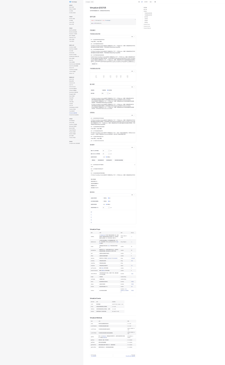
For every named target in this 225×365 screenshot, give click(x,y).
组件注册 (145, 9)
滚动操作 (146, 20)
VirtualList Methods (147, 28)
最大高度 (146, 16)
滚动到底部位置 (101, 160)
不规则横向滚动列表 (148, 14)
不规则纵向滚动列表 (148, 13)
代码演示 (145, 11)
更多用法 (146, 22)
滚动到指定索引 (109, 160)
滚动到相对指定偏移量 (119, 160)
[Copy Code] (134, 20)
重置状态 (93, 160)
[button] (75, 5)
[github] (155, 2)
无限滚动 (146, 18)
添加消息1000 (94, 63)
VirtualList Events (147, 26)
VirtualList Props (147, 24)
